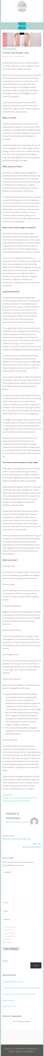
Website (7, 919)
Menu (23, 26)
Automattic (29, 1052)
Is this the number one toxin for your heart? (19, 994)
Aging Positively (8, 1000)
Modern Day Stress (10, 1006)
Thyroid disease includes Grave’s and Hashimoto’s (21, 988)
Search (5, 961)
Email (6, 911)
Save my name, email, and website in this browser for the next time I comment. (10, 934)
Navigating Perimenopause (13, 981)
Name (6, 903)
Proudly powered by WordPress (21, 1049)
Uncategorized (9, 49)
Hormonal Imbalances (32, 845)
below (19, 413)
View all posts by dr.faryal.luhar (17, 822)
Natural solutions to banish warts (17, 837)
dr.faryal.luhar (19, 57)
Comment (8, 872)
